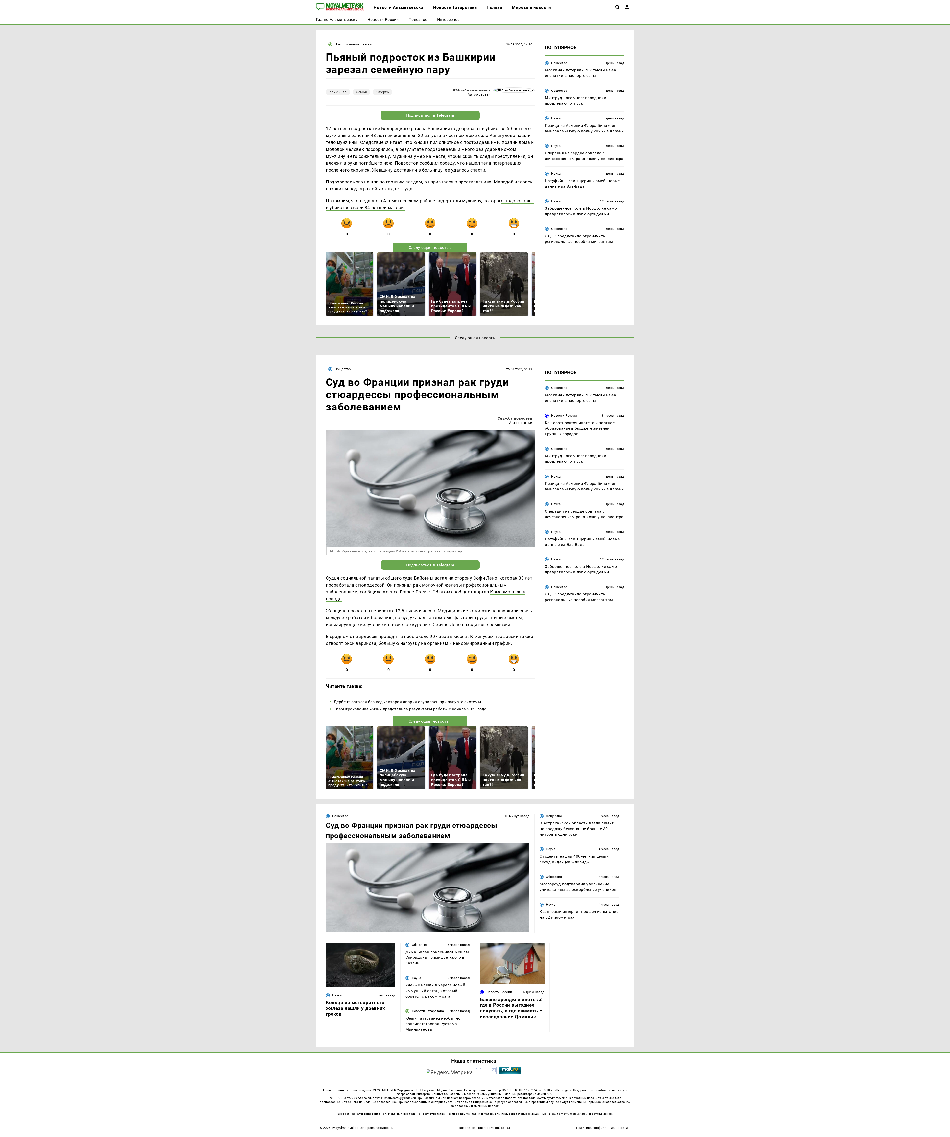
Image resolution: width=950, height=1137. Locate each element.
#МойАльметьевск (472, 90)
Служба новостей (515, 418)
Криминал (338, 92)
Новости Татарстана (428, 1011)
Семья (361, 92)
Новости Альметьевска (353, 44)
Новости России (564, 415)
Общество (559, 63)
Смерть (382, 92)
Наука (556, 118)
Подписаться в (430, 115)
